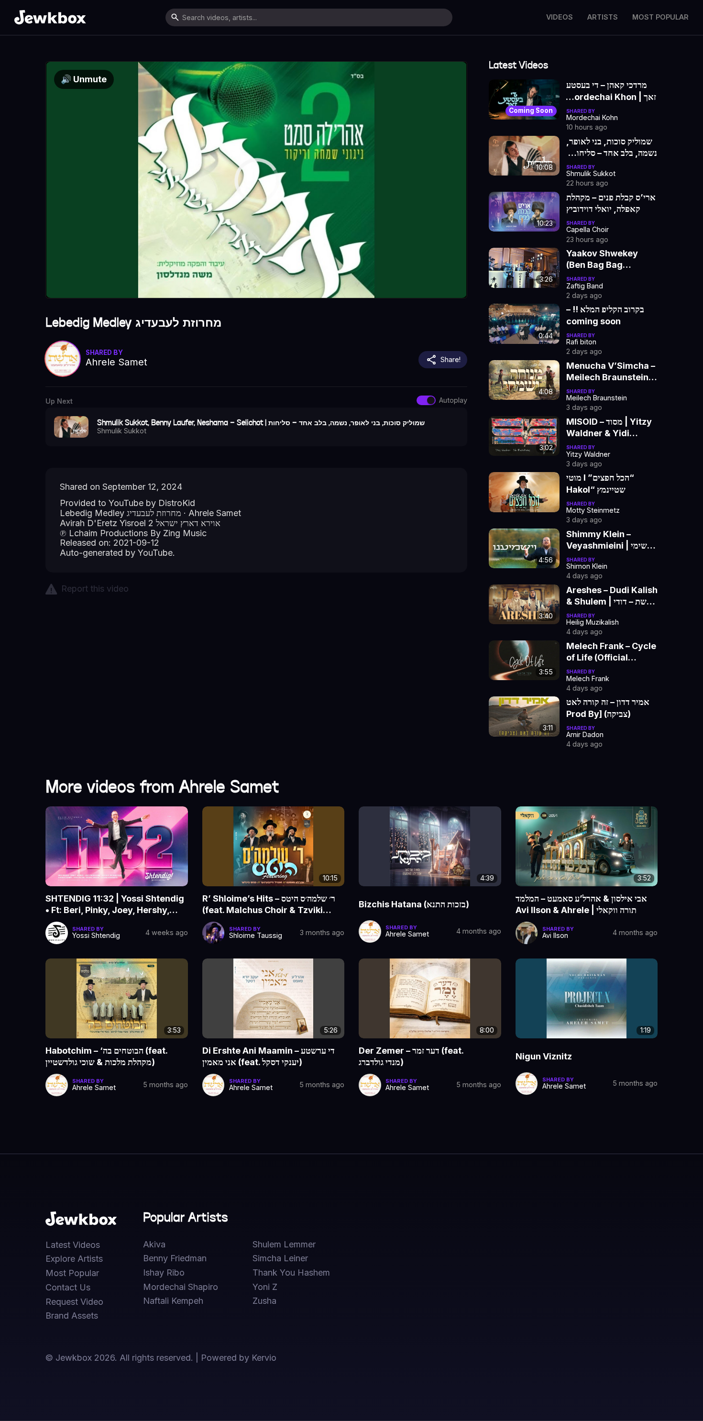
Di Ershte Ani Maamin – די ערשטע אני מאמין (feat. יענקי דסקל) (268, 1056)
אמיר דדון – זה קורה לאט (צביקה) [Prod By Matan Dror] (607, 708)
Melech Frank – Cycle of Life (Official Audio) (611, 652)
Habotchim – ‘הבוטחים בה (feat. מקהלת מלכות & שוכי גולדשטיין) (106, 1056)
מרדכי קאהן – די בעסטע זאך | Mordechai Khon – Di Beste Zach (611, 91)
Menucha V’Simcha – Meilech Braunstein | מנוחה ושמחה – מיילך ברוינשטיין (610, 372)
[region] (256, 179)
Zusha (264, 1301)
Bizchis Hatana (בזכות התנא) (414, 904)
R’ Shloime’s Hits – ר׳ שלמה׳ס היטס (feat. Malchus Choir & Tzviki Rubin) (268, 904)
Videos (559, 17)
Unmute (84, 79)
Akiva (154, 1244)
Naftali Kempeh (173, 1301)
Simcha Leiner (280, 1258)
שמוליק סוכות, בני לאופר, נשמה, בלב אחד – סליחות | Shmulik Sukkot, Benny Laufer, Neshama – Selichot (611, 147)
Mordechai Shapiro (180, 1287)
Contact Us (67, 1287)
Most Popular (660, 17)
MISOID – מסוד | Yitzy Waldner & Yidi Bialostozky (609, 428)
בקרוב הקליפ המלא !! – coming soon (605, 315)
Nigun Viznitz (544, 1056)
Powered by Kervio (238, 1358)
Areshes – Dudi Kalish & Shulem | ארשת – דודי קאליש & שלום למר (612, 596)
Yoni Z (265, 1287)
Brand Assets (71, 1316)
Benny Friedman (175, 1258)
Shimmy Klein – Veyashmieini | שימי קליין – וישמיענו (606, 540)
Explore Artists (74, 1259)
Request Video (74, 1302)
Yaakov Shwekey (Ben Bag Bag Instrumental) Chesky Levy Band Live (612, 259)
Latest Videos (72, 1245)
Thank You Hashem (291, 1273)
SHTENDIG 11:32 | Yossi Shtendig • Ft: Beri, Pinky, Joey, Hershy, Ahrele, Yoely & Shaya (114, 904)
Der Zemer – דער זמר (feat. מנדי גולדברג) (411, 1056)
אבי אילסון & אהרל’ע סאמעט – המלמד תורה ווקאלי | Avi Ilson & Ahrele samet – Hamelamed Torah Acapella (581, 904)
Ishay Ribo (164, 1273)
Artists (602, 17)
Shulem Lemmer (284, 1244)
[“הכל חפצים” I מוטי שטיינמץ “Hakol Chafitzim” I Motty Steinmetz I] (524, 492)
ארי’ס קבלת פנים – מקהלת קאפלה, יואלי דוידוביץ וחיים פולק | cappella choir (611, 203)
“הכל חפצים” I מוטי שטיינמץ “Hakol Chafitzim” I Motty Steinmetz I (605, 484)
